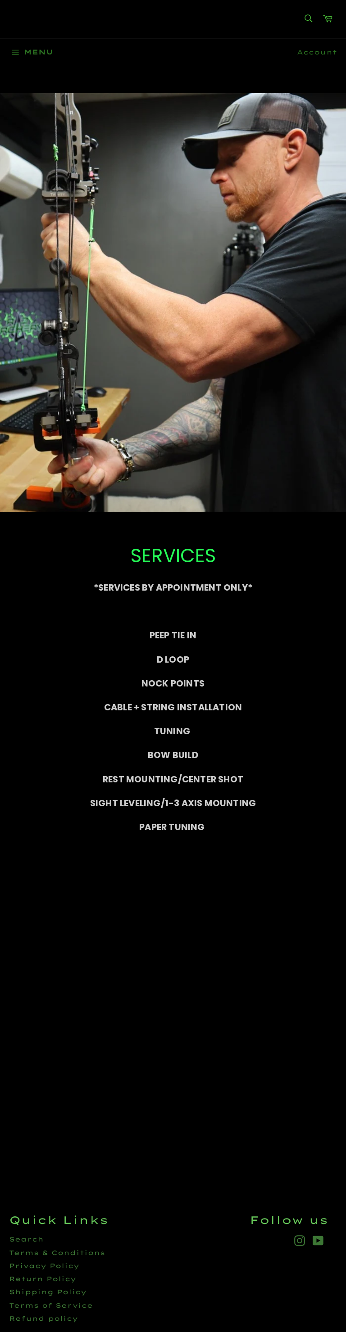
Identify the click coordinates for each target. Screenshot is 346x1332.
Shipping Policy (47, 1292)
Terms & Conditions (57, 1253)
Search (26, 1239)
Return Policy (42, 1279)
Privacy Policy (44, 1266)
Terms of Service (51, 1305)
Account (317, 52)
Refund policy (43, 1318)
